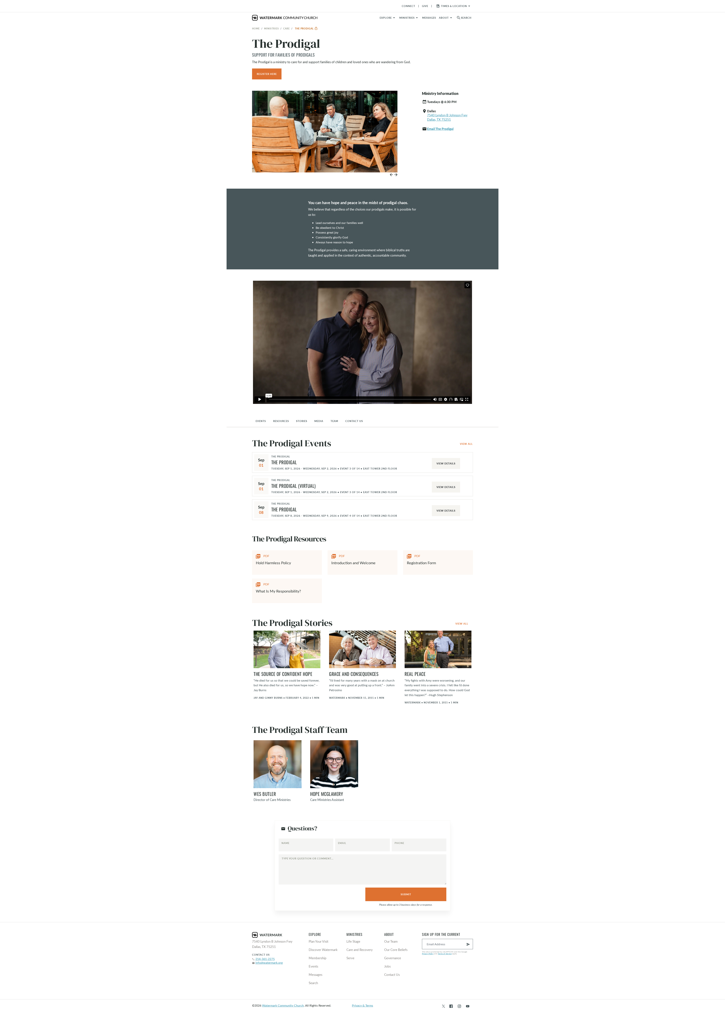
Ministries (271, 28)
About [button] (444, 17)
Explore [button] (386, 17)
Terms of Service (445, 953)
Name (285, 843)
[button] (409, 18)
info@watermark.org (269, 963)
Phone (399, 843)
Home (256, 28)
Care (286, 28)
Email (342, 843)
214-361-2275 (265, 959)
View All (466, 444)
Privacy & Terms (362, 1005)
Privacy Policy (427, 953)
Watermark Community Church (283, 1005)
